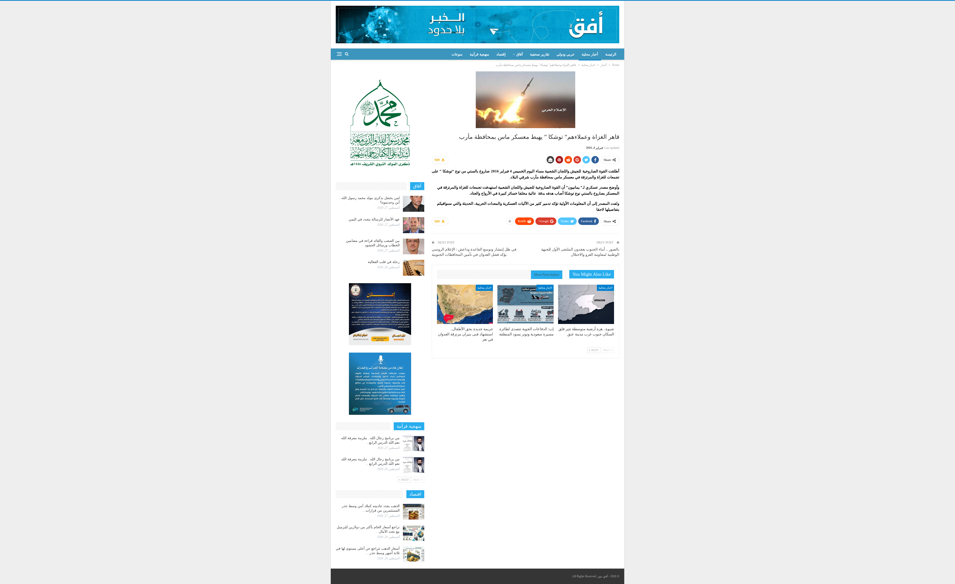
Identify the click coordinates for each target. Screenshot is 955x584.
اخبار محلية (605, 287)
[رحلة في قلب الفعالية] (413, 268)
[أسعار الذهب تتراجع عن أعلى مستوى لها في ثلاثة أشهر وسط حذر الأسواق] (413, 554)
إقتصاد (501, 54)
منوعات (457, 54)
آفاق (519, 54)
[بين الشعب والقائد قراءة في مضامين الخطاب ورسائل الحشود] (413, 247)
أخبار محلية (590, 54)
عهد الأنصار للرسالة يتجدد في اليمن (374, 219)
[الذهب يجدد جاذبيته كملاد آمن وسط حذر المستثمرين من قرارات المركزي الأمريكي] (413, 512)
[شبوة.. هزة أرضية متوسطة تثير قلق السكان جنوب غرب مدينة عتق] (586, 304)
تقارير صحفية (539, 54)
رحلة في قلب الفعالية (384, 262)
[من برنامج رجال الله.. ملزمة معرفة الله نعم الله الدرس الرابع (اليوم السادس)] (413, 444)
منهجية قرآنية (479, 54)
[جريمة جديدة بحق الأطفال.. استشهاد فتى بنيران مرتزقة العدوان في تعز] (465, 304)
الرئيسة (610, 54)
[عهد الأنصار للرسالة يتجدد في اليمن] (413, 225)
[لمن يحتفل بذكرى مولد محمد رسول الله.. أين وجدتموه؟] (413, 204)
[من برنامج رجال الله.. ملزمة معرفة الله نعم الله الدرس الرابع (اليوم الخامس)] (413, 465)
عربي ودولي (565, 54)
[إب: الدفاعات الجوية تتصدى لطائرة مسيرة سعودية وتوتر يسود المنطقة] (525, 304)
